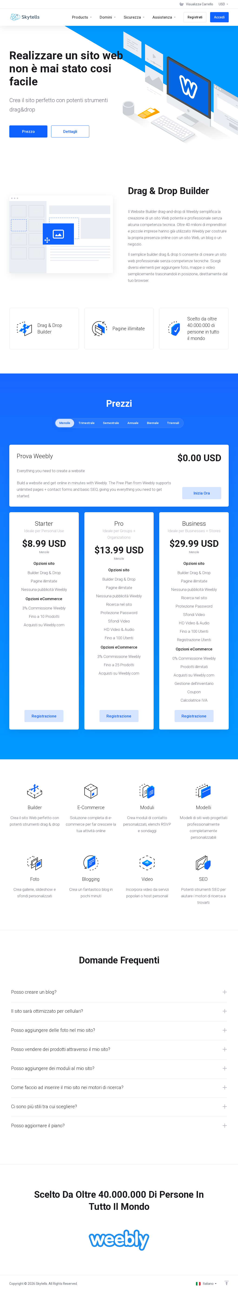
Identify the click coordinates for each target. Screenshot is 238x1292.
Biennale (153, 423)
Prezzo (28, 131)
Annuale (133, 423)
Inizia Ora (202, 493)
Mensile (64, 423)
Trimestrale (87, 423)
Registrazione (44, 716)
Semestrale (111, 423)
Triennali (173, 423)
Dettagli (70, 131)
